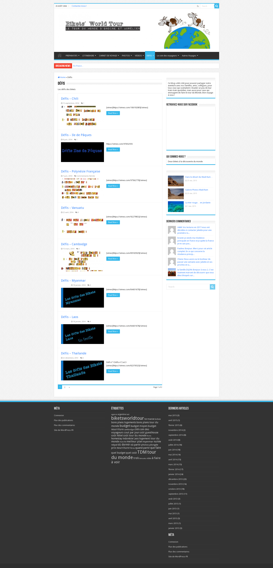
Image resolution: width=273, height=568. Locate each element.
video (149, 458)
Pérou (132, 448)
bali (128, 414)
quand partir (142, 447)
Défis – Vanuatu (72, 208)
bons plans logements (123, 422)
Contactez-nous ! (79, 6)
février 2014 (173, 469)
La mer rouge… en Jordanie (197, 202)
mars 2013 (173, 523)
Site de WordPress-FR (63, 430)
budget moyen (139, 426)
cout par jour (131, 432)
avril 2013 (172, 518)
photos (145, 444)
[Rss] (198, 6)
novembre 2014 (175, 430)
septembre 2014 (175, 435)
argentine (122, 414)
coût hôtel (117, 435)
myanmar (148, 441)
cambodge (129, 429)
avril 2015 (172, 420)
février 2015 (173, 425)
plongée (153, 444)
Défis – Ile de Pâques (76, 135)
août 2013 (172, 499)
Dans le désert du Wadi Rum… (199, 177)
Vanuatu (142, 458)
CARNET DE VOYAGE (108, 55)
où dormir (124, 444)
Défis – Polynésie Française (80, 171)
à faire (156, 458)
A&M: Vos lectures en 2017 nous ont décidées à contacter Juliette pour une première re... (194, 230)
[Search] (216, 6)
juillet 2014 (173, 445)
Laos (136, 438)
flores (149, 436)
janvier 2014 (173, 474)
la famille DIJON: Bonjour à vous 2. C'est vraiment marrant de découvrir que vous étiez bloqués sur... (195, 272)
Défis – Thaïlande (73, 353)
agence (114, 414)
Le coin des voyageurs (167, 55)
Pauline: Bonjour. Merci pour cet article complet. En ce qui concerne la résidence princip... (194, 251)
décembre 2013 (175, 479)
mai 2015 (172, 415)
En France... (78, 66)
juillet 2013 (173, 503)
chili (136, 429)
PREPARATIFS (71, 55)
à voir (115, 462)
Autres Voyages (189, 55)
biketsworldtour (127, 418)
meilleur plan (134, 441)
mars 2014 (173, 464)
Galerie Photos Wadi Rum (196, 190)
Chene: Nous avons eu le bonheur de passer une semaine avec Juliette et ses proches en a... (194, 262)
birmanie (149, 419)
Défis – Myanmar (73, 280)
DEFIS (149, 55)
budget (125, 426)
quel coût (131, 452)
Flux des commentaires (64, 425)
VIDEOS (138, 55)
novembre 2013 (175, 484)
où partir (135, 444)
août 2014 (172, 440)
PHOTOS (126, 55)
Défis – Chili (69, 98)
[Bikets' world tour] (136, 30)
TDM (142, 452)
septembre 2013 (175, 494)
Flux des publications (63, 420)
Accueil (60, 55)
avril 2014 (172, 459)
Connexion (59, 415)
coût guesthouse (149, 432)
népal (114, 444)
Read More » (113, 113)
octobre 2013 (174, 489)
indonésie (128, 438)
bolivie (158, 419)
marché (123, 442)
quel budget (118, 452)
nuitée (157, 441)
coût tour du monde (134, 435)
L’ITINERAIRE (88, 55)
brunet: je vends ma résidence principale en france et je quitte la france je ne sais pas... (195, 241)
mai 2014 (172, 454)
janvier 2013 (173, 528)
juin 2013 (172, 508)
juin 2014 (172, 450)
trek (136, 458)
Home (63, 77)
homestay (116, 438)
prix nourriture (120, 447)
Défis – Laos (69, 317)
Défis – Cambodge (74, 244)
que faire (155, 447)
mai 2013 (172, 513)
